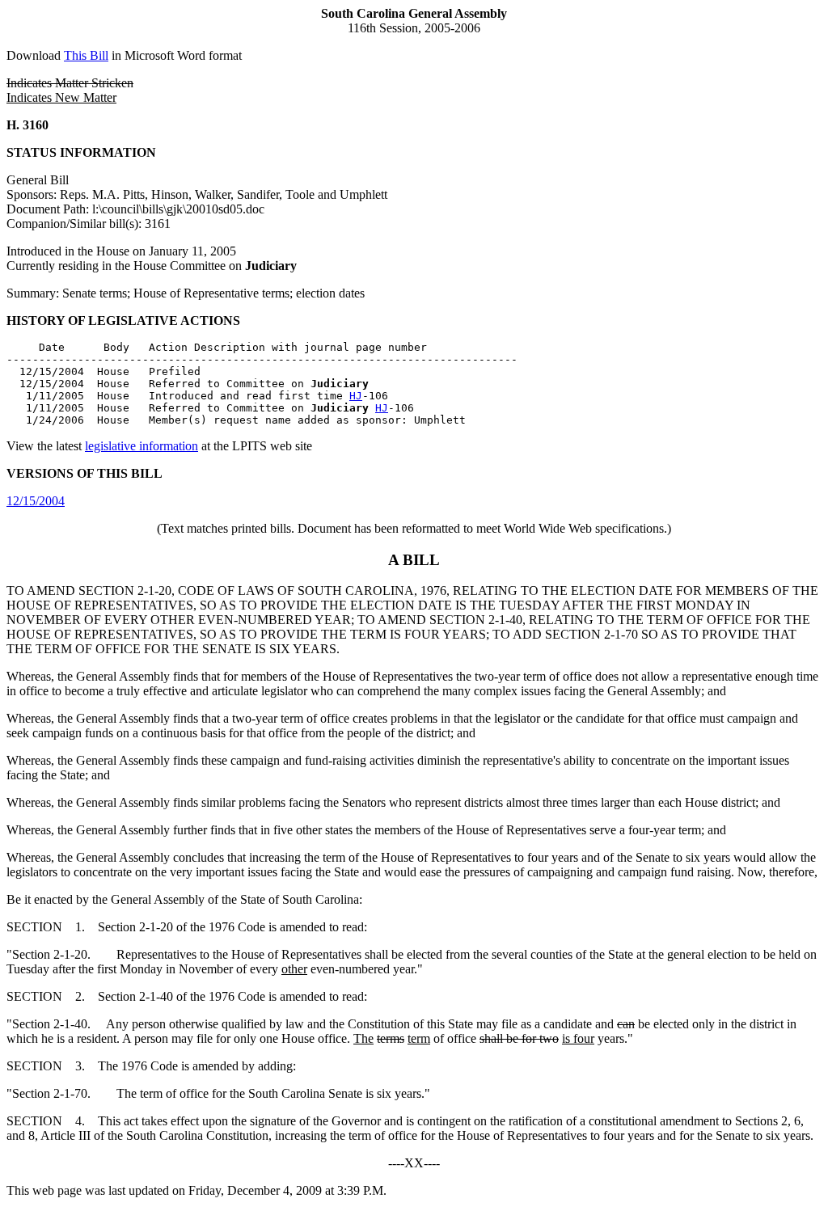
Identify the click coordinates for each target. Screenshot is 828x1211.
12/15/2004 (35, 501)
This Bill (86, 55)
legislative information (141, 446)
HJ (355, 396)
